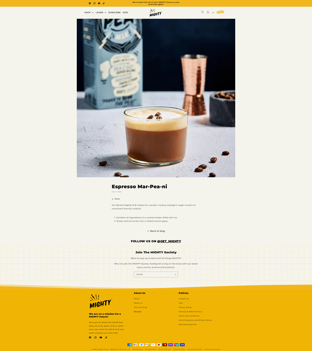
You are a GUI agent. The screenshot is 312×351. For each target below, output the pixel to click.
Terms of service (164, 349)
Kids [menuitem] (125, 12)
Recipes (137, 312)
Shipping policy (179, 349)
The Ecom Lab (124, 349)
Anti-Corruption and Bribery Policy (195, 320)
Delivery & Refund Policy (190, 312)
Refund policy (137, 349)
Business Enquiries (188, 324)
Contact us (184, 299)
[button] (202, 12)
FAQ (181, 303)
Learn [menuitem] (99, 12)
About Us (138, 303)
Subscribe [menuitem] (114, 12)
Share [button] (117, 199)
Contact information (212, 349)
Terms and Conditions (189, 316)
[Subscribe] (175, 274)
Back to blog (157, 231)
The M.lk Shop (140, 307)
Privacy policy (150, 349)
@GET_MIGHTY (169, 241)
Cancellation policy (195, 349)
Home (136, 299)
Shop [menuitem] (87, 12)
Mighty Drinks (103, 349)
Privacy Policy (185, 307)
